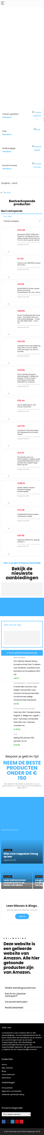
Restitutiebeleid (14, 1007)
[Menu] (3, 3)
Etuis (15, 734)
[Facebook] (4, 1122)
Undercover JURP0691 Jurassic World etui (29, 264)
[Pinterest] (21, 1122)
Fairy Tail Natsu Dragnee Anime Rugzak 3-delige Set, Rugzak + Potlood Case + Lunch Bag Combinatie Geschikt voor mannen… (27, 378)
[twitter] (8, 1122)
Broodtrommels (19, 658)
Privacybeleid (7, 1088)
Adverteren (6, 1078)
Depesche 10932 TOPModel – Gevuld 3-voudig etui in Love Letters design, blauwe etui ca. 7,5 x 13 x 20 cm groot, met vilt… (28, 237)
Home (4, 1064)
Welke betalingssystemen (20, 987)
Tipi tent (7, 192)
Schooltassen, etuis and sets (24, 709)
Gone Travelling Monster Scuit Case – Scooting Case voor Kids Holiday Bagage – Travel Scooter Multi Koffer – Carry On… (28, 319)
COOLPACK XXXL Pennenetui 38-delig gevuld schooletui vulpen (28, 432)
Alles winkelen (7, 1068)
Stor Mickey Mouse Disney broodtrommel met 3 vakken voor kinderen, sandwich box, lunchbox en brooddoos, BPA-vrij (27, 668)
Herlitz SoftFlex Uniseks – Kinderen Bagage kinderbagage (26, 489)
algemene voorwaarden (11, 1091)
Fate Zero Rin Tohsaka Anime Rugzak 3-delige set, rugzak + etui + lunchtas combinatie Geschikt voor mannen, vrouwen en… (27, 719)
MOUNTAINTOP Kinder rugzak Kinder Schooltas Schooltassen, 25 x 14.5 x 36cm (28, 290)
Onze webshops (8, 1074)
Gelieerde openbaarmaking (13, 1094)
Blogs (4, 1071)
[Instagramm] (12, 1122)
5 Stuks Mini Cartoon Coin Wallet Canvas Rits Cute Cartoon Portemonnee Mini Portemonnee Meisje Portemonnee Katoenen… (26, 693)
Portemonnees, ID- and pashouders (26, 683)
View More (6, 117)
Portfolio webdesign (28, 1132)
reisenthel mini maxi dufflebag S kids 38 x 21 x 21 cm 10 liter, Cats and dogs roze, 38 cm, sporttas (28, 349)
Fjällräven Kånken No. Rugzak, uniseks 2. (28, 541)
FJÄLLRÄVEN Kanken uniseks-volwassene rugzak (28, 515)
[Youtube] (17, 1122)
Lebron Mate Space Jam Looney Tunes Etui (26, 406)
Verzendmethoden (16, 1001)
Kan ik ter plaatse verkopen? (15, 995)
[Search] (40, 3)
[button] (22, 988)
